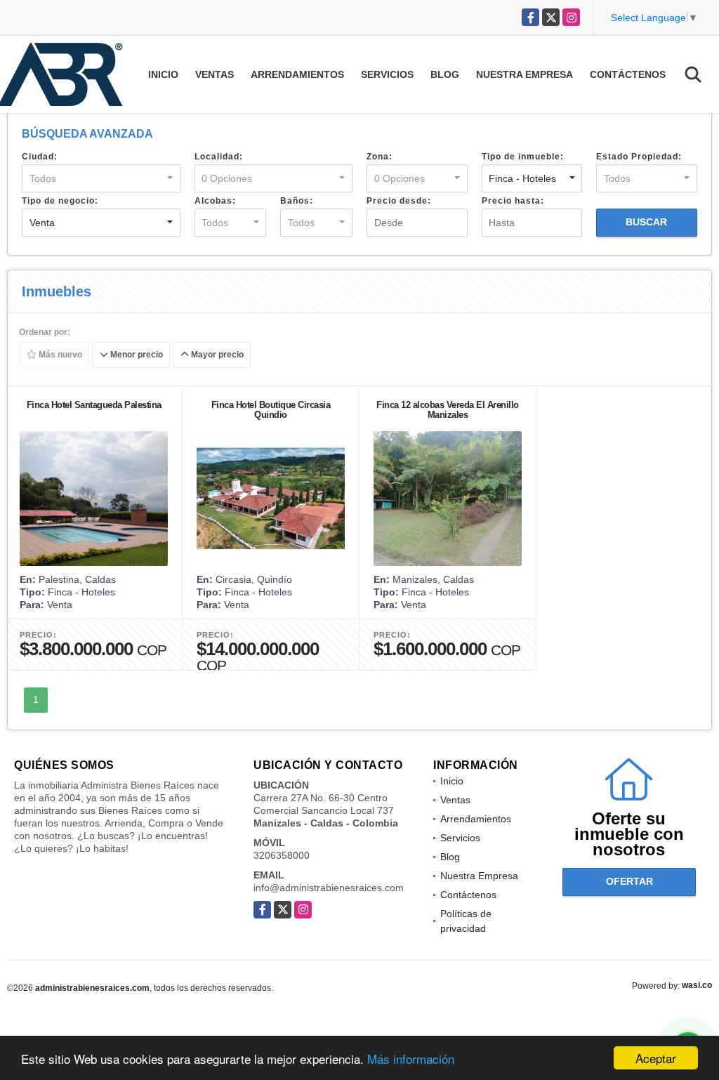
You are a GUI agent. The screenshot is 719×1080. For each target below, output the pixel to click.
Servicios (387, 74)
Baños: (296, 201)
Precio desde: (399, 201)
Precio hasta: (513, 201)
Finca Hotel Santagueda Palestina (94, 405)
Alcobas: (215, 201)
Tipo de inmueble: (523, 157)
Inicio (163, 74)
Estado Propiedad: (639, 157)
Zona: (380, 157)
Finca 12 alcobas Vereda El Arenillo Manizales (447, 410)
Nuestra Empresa (524, 74)
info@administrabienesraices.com (328, 887)
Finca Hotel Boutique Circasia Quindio (271, 410)
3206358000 (281, 855)
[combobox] (101, 178)
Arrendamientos (297, 74)
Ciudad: (40, 157)
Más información (410, 1058)
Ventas (214, 74)
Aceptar (655, 1058)
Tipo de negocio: (60, 201)
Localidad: (218, 157)
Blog (444, 74)
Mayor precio (216, 355)
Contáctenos (628, 74)
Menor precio (135, 355)
